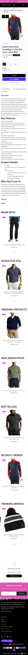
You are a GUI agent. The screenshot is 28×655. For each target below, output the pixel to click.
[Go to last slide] (3, 16)
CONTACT (3, 624)
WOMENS (3, 621)
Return (3, 203)
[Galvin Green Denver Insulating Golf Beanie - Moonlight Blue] (14, 520)
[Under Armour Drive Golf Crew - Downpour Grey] (14, 423)
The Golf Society (13, 653)
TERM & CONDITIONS (6, 631)
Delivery (4, 199)
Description (5, 95)
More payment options (14, 82)
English (5, 644)
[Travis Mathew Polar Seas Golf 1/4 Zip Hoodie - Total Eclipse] (14, 325)
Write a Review (14, 576)
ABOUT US (3, 617)
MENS (2, 619)
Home (12, 8)
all (16, 8)
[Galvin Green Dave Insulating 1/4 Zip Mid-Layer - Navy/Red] (14, 471)
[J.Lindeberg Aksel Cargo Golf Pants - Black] (14, 229)
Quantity (4, 68)
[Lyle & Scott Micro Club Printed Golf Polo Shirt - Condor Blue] (14, 374)
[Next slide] (7, 16)
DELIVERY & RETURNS (6, 626)
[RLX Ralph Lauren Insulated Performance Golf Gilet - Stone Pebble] (14, 277)
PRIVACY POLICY (5, 629)
